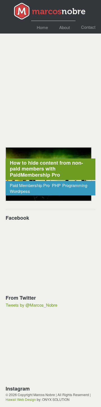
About (64, 27)
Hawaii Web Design (21, 399)
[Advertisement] (50, 90)
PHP (56, 185)
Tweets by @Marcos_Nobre (31, 305)
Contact (88, 27)
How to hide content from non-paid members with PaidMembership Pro (46, 168)
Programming (74, 185)
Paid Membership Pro (30, 185)
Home (42, 27)
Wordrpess (20, 191)
